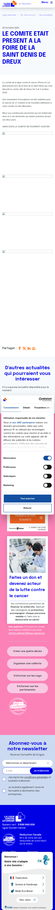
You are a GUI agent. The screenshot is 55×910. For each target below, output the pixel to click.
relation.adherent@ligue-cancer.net (27, 633)
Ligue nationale (9, 15)
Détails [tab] (26, 407)
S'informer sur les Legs (28, 676)
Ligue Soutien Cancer (14, 828)
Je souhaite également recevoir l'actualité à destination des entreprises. (26, 791)
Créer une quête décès (27, 651)
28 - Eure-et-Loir (28, 15)
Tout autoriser (27, 498)
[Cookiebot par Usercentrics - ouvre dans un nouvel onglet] (39, 399)
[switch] (47, 467)
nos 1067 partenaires (23, 422)
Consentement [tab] (10, 407)
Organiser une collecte (27, 663)
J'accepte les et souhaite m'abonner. (29, 779)
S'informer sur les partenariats (27, 688)
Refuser (27, 508)
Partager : (9, 348)
